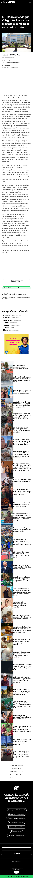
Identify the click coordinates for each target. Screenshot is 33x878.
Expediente (16, 849)
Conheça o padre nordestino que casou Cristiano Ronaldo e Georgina (20, 604)
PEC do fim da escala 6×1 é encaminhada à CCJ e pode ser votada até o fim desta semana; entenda (21, 404)
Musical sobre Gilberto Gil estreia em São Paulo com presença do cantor (21, 504)
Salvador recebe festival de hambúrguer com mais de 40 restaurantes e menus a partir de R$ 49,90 (22, 629)
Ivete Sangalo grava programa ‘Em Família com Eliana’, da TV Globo (22, 717)
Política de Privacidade (16, 861)
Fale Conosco (16, 853)
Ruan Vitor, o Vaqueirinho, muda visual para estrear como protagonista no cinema (22, 642)
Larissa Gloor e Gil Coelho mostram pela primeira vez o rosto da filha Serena (22, 617)
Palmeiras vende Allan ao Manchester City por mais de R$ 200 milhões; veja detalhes (21, 579)
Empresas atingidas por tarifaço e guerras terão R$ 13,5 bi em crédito (22, 529)
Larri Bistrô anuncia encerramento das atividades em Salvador (20, 366)
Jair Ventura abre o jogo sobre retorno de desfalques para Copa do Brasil (21, 554)
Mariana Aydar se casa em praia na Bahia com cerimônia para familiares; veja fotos (21, 654)
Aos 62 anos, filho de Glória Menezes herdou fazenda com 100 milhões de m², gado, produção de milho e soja (22, 729)
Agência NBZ (16, 873)
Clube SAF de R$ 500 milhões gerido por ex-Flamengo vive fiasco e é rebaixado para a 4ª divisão (22, 542)
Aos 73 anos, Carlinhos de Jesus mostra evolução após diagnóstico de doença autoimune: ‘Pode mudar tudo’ (22, 754)
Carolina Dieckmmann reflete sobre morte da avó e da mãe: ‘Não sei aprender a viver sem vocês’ (22, 492)
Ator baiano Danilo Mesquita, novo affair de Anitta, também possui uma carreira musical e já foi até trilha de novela (22, 704)
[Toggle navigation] (30, 1)
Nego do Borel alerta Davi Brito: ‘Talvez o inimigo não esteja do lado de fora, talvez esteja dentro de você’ (22, 417)
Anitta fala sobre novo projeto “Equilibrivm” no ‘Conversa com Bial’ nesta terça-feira (21, 429)
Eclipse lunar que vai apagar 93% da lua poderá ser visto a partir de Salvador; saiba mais (22, 667)
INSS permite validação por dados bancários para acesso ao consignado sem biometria (22, 742)
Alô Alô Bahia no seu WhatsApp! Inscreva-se (16, 876)
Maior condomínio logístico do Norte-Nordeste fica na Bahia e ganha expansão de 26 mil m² (22, 379)
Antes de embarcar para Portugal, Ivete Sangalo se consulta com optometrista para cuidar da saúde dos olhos (22, 592)
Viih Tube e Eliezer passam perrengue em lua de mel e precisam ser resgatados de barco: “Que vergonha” (22, 442)
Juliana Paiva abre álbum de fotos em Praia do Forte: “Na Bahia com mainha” (22, 391)
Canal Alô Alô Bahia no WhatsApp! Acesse (16, 288)
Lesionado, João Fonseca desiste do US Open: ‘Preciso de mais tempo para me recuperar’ (22, 679)
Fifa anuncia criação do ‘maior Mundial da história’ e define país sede (22, 567)
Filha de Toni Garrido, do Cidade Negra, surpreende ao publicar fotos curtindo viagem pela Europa (21, 692)
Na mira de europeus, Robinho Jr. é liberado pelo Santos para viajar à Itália (22, 479)
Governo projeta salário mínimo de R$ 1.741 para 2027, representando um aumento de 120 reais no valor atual (21, 454)
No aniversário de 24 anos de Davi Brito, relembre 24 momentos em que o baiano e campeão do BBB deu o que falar (22, 517)
